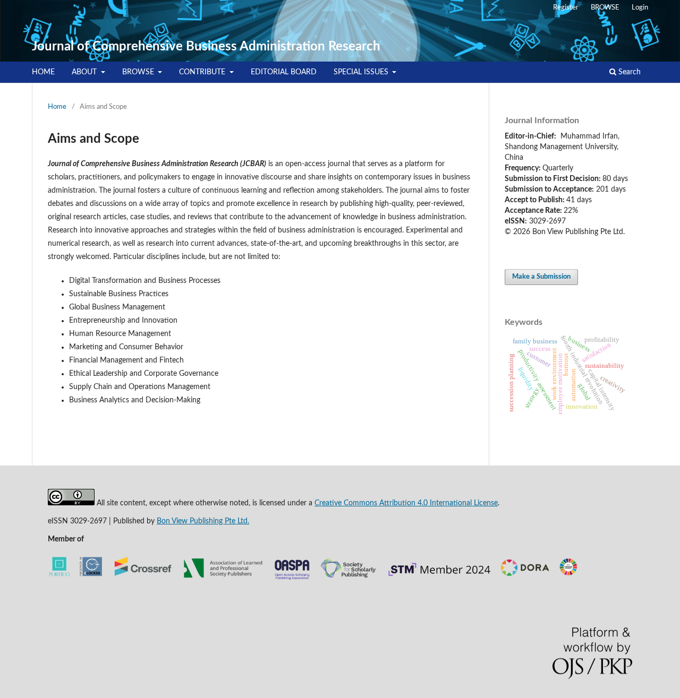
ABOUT (85, 72)
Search (628, 72)
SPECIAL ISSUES (362, 72)
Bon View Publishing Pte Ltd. (203, 521)
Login (640, 7)
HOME (43, 72)
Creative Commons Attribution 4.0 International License (406, 503)
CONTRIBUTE (203, 72)
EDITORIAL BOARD (284, 72)
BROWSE (139, 72)
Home (57, 107)
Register (566, 7)
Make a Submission (541, 276)
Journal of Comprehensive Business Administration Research (206, 46)
